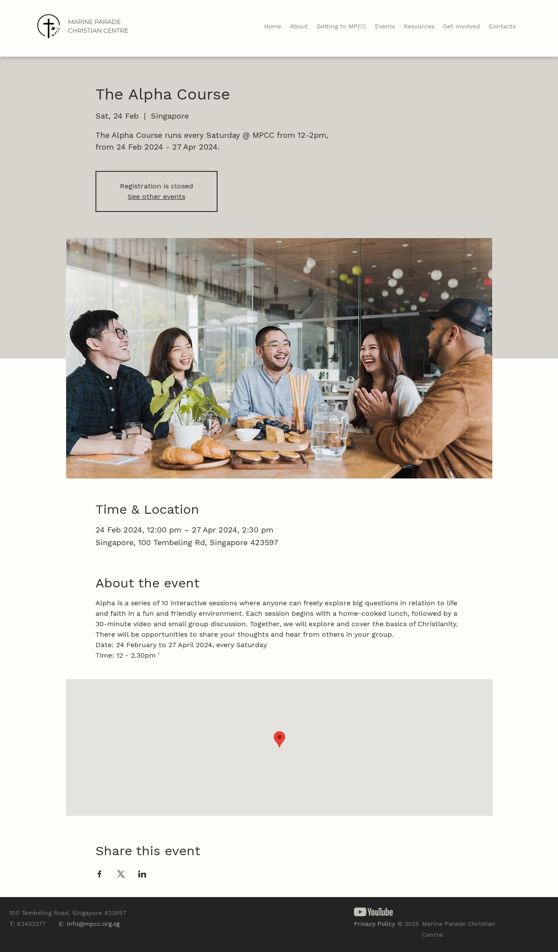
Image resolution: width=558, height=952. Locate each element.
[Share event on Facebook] (99, 873)
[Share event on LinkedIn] (142, 873)
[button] (419, 26)
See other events (156, 196)
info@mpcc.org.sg (93, 923)
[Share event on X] (121, 873)
